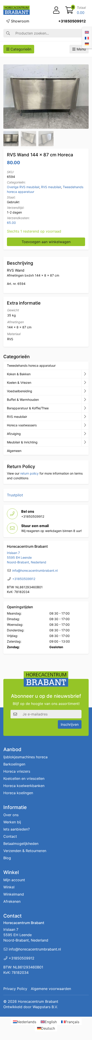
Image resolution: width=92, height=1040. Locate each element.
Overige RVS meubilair (23, 187)
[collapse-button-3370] (85, 391)
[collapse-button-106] (85, 382)
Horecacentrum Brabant (38, 1001)
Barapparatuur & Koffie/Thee (28, 408)
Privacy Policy (15, 988)
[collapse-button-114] (85, 374)
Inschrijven (70, 724)
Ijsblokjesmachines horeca (25, 757)
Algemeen (14, 451)
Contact (10, 836)
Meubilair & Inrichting (22, 442)
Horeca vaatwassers (22, 425)
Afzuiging (14, 434)
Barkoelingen (14, 764)
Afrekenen (12, 901)
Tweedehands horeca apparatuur (31, 365)
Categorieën (20, 49)
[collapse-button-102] (85, 442)
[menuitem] (87, 32)
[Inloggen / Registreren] (56, 10)
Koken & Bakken (19, 374)
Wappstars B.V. (45, 1007)
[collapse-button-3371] (85, 434)
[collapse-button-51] (85, 416)
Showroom (19, 21)
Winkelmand (13, 894)
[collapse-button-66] (85, 425)
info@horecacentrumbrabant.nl (35, 570)
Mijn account (14, 880)
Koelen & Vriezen (19, 382)
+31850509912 (72, 21)
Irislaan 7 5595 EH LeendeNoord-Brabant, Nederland (26, 557)
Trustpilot (15, 495)
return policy (29, 473)
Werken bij (12, 822)
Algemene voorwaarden (51, 988)
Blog (7, 858)
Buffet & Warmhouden (23, 399)
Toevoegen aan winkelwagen (46, 242)
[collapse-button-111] (85, 408)
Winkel (9, 887)
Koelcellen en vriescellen (23, 778)
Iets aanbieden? (16, 829)
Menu (80, 49)
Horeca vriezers (16, 771)
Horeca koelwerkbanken (23, 785)
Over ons (11, 815)
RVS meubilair (51, 187)
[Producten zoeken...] (8, 33)
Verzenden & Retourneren (24, 850)
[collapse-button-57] (85, 399)
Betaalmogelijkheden (20, 843)
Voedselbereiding (19, 391)
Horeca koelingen (18, 793)
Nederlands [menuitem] (26, 1022)
